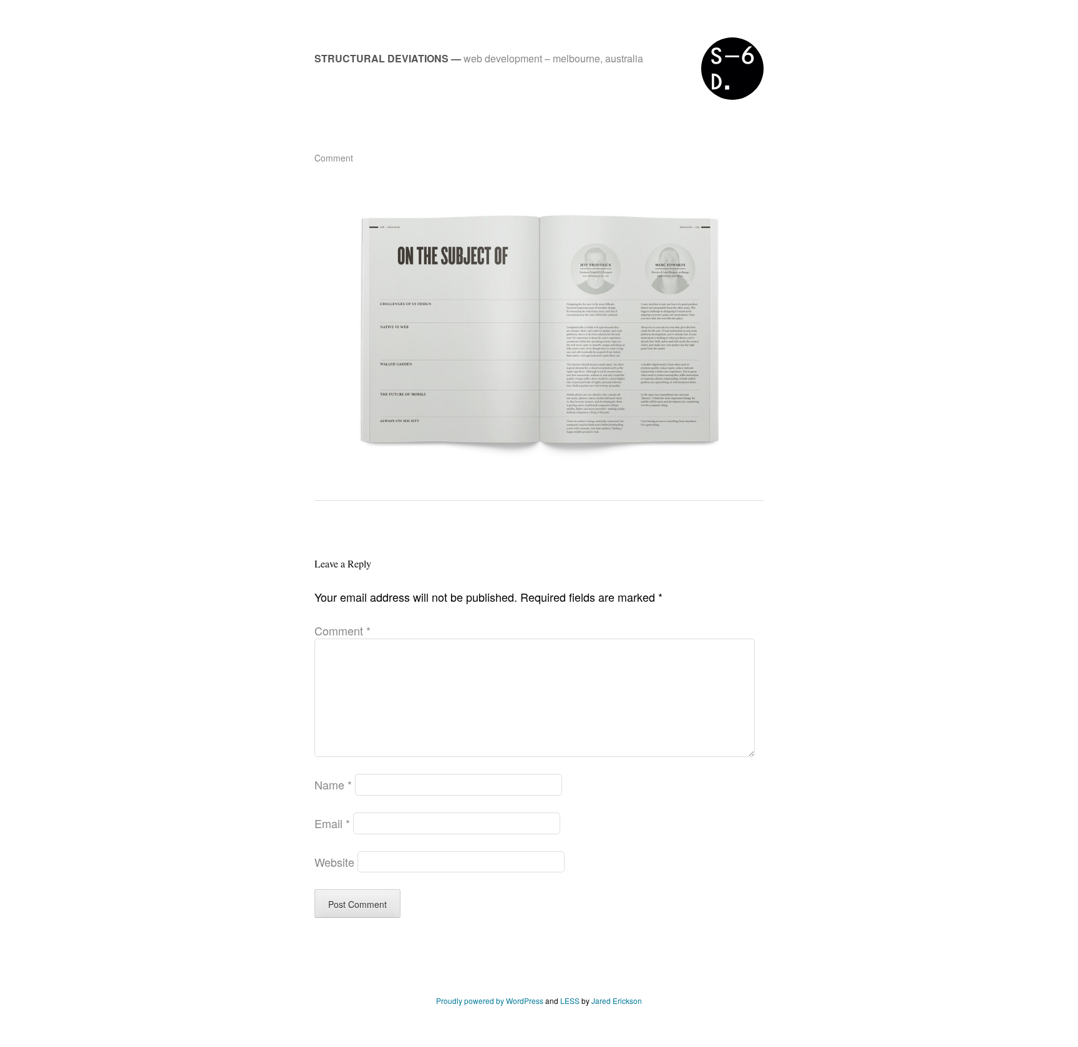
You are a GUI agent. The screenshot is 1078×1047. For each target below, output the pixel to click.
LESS (570, 1000)
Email (332, 823)
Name (333, 784)
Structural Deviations (381, 58)
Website (334, 862)
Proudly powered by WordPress (489, 1000)
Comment (333, 158)
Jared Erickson (616, 1000)
